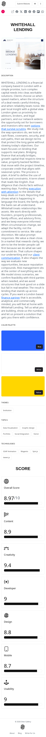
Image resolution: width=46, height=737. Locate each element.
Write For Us (30, 733)
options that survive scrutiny (20, 127)
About (12, 733)
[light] (35, 3)
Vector (36, 434)
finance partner (10, 297)
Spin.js (35, 451)
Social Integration (22, 434)
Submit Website (23, 4)
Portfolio (6, 434)
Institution (7, 410)
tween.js (6, 457)
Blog (20, 733)
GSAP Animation (9, 451)
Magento (24, 451)
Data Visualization (10, 428)
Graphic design (28, 428)
